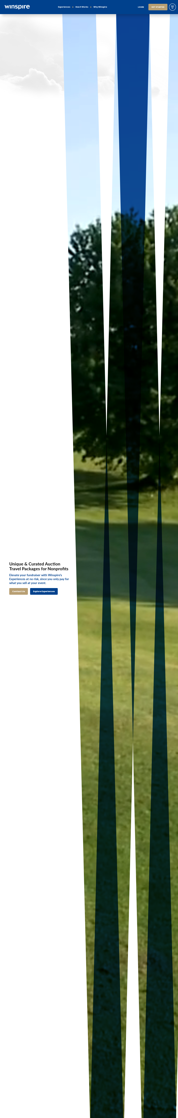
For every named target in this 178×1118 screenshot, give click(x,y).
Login (141, 7)
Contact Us (18, 592)
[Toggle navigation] (172, 7)
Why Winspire (100, 7)
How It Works (81, 7)
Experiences (64, 7)
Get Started (157, 7)
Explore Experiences (44, 592)
